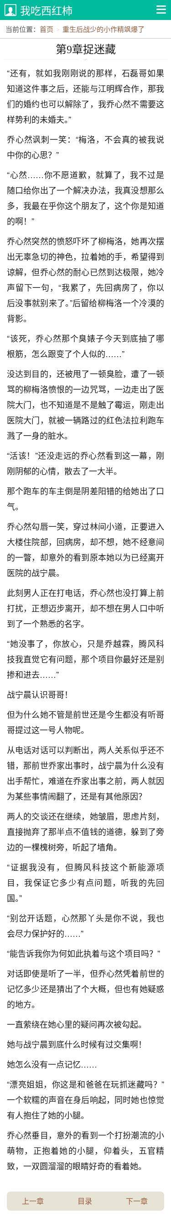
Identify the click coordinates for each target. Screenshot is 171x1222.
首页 (46, 29)
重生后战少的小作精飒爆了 (103, 29)
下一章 (137, 1201)
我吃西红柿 (46, 10)
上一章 (33, 1201)
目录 (85, 1201)
